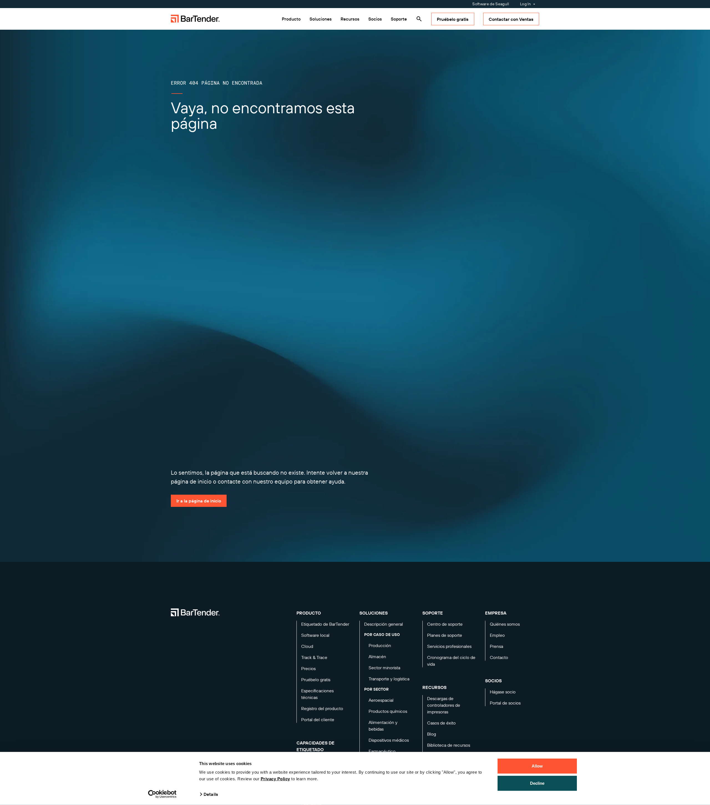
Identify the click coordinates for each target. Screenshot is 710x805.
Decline (537, 783)
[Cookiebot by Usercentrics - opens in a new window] (162, 794)
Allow (537, 766)
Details (211, 794)
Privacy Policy (275, 778)
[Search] (419, 19)
